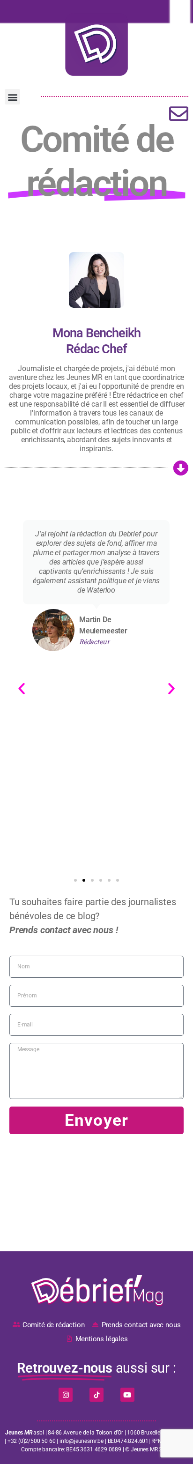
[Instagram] (66, 1395)
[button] (12, 96)
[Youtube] (127, 1395)
